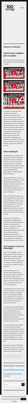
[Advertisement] (14, 29)
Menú (22, 7)
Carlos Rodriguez (7, 355)
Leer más (14, 401)
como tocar (6, 356)
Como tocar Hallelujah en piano (13, 54)
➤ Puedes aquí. (13, 369)
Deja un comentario (15, 358)
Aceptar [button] (23, 399)
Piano (21, 355)
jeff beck (16, 356)
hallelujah (11, 356)
